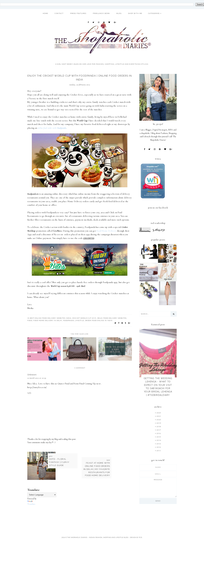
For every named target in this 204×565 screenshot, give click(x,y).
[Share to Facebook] (118, 323)
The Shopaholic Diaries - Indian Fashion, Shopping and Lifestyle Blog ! (98, 537)
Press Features (78, 13)
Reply (29, 393)
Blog (118, 13)
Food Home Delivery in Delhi (47, 320)
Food (29, 320)
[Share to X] (115, 323)
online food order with (52, 128)
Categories (154, 13)
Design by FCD (136, 537)
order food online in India (98, 320)
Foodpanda (68, 320)
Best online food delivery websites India (50, 318)
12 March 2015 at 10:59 (36, 378)
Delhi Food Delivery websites (112, 318)
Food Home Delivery (106, 230)
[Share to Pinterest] (122, 323)
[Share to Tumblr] (125, 323)
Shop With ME (135, 13)
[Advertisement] (81, 516)
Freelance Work (101, 13)
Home (45, 13)
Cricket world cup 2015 (84, 318)
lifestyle (79, 320)
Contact (59, 13)
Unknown (31, 374)
